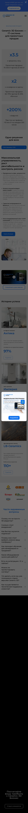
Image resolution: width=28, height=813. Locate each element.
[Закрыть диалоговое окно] (25, 2)
